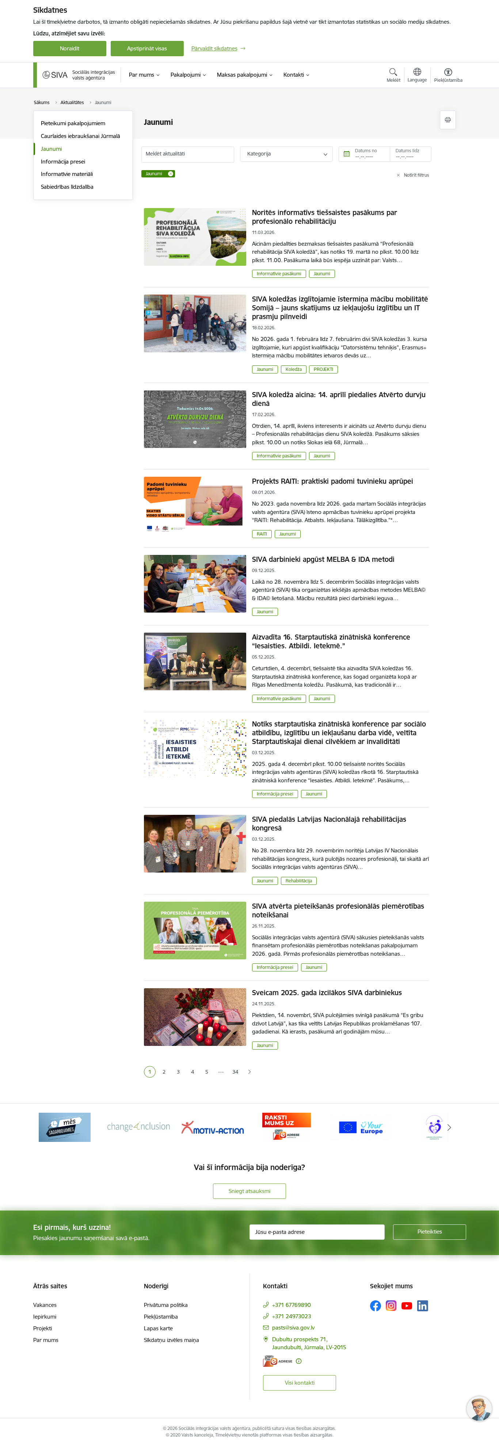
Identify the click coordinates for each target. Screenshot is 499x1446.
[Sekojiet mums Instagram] (391, 1305)
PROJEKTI (323, 369)
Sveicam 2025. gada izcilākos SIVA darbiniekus (327, 992)
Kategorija (259, 153)
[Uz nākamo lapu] (249, 1072)
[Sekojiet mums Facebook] (375, 1305)
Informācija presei (63, 161)
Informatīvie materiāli (67, 173)
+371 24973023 (291, 1316)
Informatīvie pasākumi (279, 273)
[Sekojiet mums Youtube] (406, 1305)
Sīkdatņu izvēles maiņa (171, 1339)
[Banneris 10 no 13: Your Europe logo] (360, 1126)
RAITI (262, 534)
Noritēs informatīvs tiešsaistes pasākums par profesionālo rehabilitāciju (324, 217)
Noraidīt (69, 48)
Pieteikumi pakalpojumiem (73, 123)
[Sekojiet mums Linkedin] (422, 1305)
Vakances (45, 1304)
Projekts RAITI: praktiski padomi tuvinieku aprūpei (332, 481)
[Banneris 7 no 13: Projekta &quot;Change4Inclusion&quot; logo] (138, 1126)
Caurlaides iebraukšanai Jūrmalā (80, 136)
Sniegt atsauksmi (249, 1191)
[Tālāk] (449, 1127)
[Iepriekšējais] (50, 1127)
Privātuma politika (166, 1304)
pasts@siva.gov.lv (293, 1327)
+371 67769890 (291, 1304)
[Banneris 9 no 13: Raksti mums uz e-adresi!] (286, 1126)
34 (235, 1072)
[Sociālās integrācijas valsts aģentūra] (78, 74)
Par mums (45, 1339)
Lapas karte (158, 1328)
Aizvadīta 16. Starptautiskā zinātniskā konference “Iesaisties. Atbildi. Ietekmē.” (331, 641)
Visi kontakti (300, 1382)
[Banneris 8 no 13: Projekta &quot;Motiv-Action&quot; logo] (212, 1126)
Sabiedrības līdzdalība (67, 186)
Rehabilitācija (299, 880)
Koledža (294, 369)
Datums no (366, 150)
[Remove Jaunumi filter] (170, 173)
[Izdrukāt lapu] (448, 120)
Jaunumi (51, 148)
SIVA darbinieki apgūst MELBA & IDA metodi (323, 559)
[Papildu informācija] (298, 1361)
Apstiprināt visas (147, 48)
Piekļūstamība (161, 1316)
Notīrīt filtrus (416, 175)
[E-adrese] (277, 1361)
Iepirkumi (44, 1316)
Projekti (42, 1328)
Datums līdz (407, 150)
